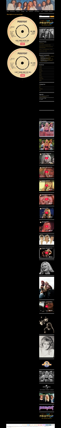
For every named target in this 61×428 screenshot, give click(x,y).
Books (40, 85)
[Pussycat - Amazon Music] (46, 424)
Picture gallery (37, 11)
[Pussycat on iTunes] (38, 424)
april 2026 (40, 69)
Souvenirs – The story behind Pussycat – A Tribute (45, 49)
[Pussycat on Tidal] (52, 424)
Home (8, 11)
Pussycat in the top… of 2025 (49, 59)
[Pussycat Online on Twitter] (26, 424)
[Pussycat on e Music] (49, 424)
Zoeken (40, 15)
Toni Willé (22, 11)
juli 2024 (40, 80)
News (27, 11)
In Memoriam (31, 11)
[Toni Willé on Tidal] (53, 424)
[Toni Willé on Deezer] (44, 424)
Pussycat (18, 11)
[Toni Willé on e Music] (50, 424)
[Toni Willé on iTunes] (41, 424)
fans (39, 87)
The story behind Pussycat (43, 96)
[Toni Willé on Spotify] (37, 424)
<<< (22, 79)
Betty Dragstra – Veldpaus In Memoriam (47, 56)
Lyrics (42, 11)
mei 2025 (40, 75)
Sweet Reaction (12, 11)
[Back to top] (59, 426)
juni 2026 (40, 66)
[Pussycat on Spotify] (35, 424)
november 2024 (41, 78)
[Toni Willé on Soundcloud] (34, 424)
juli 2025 (40, 72)
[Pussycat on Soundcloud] (32, 424)
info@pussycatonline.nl (41, 426)
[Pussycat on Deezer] (43, 424)
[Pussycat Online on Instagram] (25, 424)
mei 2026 (40, 67)
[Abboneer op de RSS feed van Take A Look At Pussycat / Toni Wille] (22, 424)
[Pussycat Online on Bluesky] (28, 424)
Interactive (51, 11)
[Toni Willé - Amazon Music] (47, 424)
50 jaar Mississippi (41, 43)
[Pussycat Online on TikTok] (29, 424)
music (40, 90)
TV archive (46, 11)
